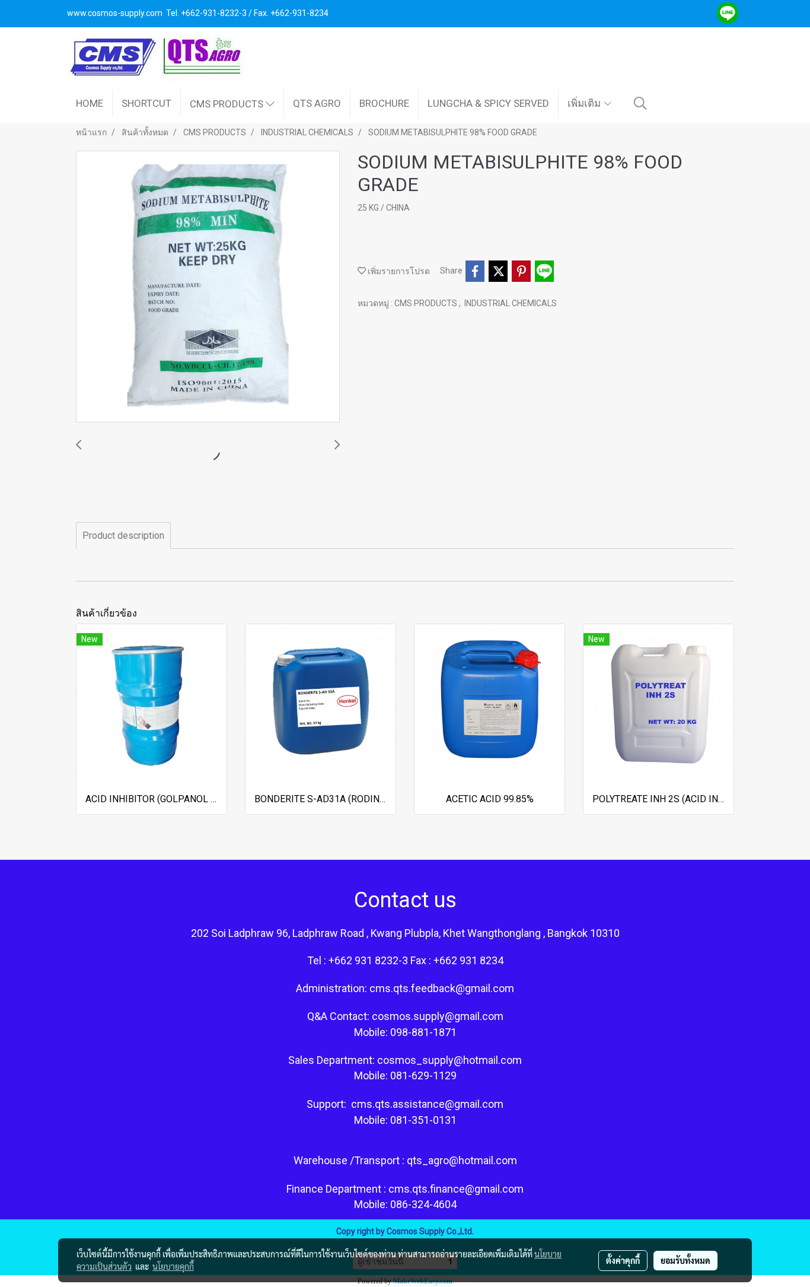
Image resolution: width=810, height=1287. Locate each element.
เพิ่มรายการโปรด (398, 271)
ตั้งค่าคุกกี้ (623, 1260)
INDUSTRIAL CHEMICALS (510, 303)
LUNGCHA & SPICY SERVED (488, 103)
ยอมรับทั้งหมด (685, 1260)
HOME (89, 103)
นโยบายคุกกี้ (173, 1266)
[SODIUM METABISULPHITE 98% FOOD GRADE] (207, 287)
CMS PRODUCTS (228, 103)
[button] (640, 103)
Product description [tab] (123, 535)
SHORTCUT (146, 103)
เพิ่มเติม (585, 103)
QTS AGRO (317, 103)
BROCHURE (384, 103)
